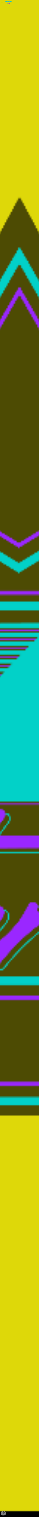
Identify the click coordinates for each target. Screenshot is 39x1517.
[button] (2, 2)
